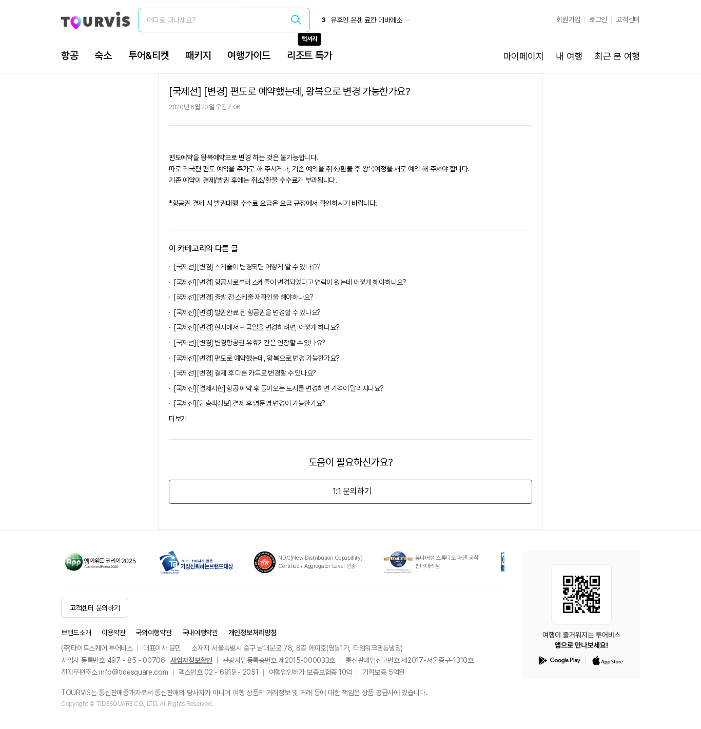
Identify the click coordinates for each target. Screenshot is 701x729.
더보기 (178, 419)
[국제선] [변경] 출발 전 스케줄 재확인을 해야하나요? (244, 297)
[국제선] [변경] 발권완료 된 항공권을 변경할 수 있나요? (247, 312)
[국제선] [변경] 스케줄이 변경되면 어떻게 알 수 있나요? (247, 267)
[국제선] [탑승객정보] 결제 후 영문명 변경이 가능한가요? (249, 403)
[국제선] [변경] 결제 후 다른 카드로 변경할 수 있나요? (245, 373)
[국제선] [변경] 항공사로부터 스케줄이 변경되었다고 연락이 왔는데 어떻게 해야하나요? (290, 282)
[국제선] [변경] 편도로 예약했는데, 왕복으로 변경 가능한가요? (256, 358)
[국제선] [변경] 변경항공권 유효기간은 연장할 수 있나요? (249, 343)
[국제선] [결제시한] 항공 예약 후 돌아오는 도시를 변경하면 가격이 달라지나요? (279, 388)
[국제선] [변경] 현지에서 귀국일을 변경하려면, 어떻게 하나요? (256, 327)
